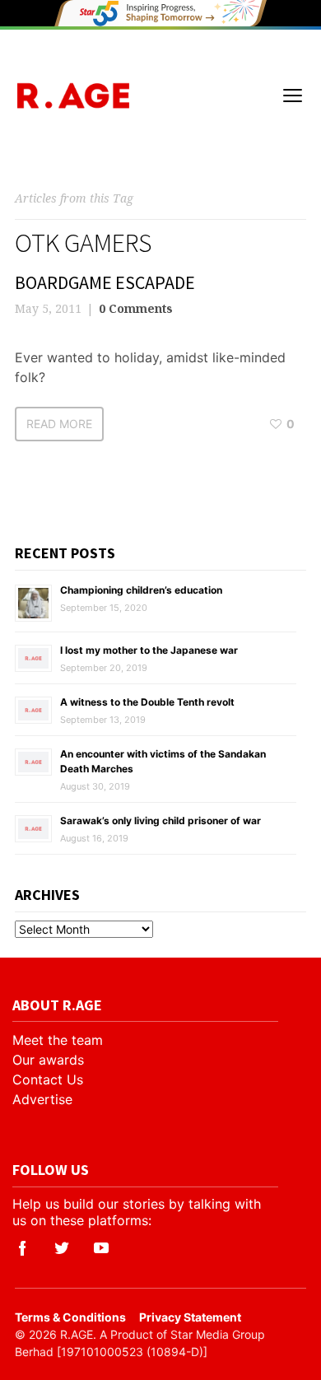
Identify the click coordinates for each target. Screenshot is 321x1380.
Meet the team (57, 1040)
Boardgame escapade (105, 282)
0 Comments (136, 308)
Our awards (48, 1059)
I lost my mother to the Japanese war (149, 650)
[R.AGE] (73, 95)
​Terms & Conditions (70, 1317)
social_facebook (22, 1248)
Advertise (42, 1099)
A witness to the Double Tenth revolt (147, 702)
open (293, 95)
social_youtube (101, 1248)
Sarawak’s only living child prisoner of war (160, 820)
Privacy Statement (190, 1317)
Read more (59, 424)
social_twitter (62, 1248)
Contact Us (47, 1079)
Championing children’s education (141, 590)
